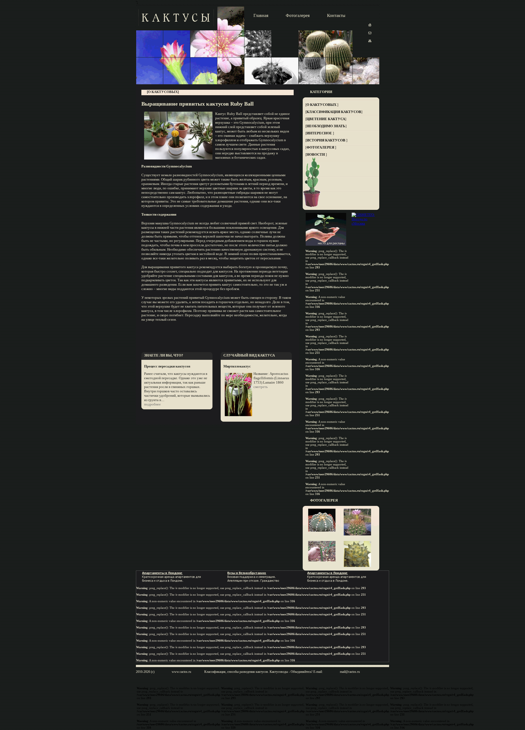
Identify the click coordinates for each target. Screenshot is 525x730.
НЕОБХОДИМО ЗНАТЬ (326, 126)
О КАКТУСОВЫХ (321, 105)
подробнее (152, 404)
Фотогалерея (298, 15)
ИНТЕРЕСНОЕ (319, 133)
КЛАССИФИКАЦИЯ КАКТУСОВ (334, 112)
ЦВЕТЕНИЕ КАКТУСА (326, 119)
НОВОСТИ (316, 154)
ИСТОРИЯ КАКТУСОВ (326, 140)
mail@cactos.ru (350, 672)
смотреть (260, 387)
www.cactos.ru (181, 672)
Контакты (336, 15)
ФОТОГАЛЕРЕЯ (320, 147)
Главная (260, 15)
